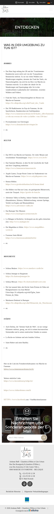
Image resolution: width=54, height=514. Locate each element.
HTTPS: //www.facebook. (15, 399)
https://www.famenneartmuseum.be (21, 168)
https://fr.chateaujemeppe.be (18, 276)
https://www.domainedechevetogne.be (22, 124)
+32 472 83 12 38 (28, 473)
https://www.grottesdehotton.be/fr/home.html (25, 184)
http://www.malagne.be (19, 222)
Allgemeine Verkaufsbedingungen (36, 492)
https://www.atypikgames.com (34, 176)
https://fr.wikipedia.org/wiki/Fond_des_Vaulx (25, 103)
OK (44, 438)
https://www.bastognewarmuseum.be (21, 214)
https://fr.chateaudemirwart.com (32, 282)
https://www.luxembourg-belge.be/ (18, 381)
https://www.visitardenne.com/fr (17, 390)
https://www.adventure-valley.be (19, 206)
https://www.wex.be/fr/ (37, 157)
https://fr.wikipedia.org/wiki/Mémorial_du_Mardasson (29, 303)
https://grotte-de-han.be (30, 192)
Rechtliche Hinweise (13, 492)
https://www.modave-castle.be (30, 268)
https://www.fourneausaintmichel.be (21, 238)
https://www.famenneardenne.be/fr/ (19, 369)
